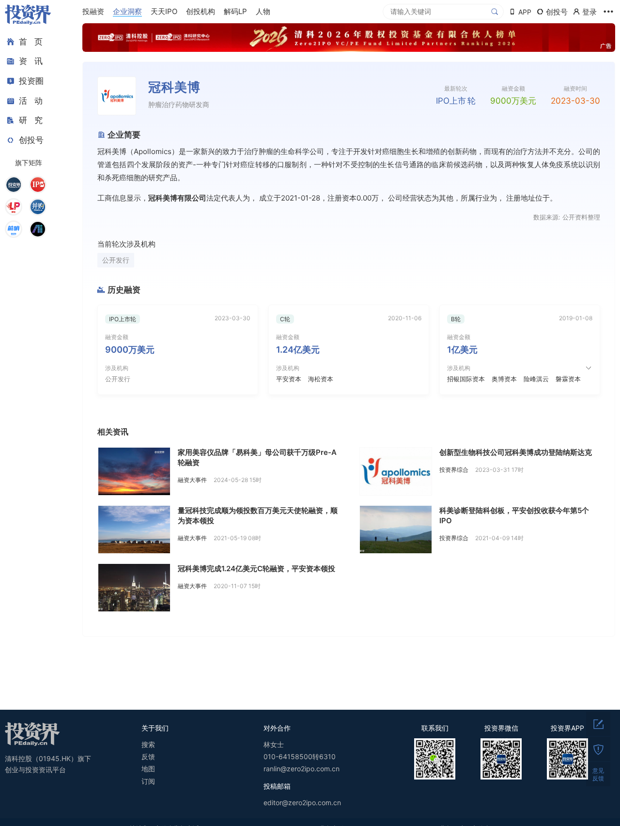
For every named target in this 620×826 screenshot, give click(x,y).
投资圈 (31, 81)
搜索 (148, 744)
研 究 (31, 120)
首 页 (31, 42)
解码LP (235, 11)
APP (524, 12)
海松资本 (320, 379)
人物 (263, 11)
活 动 (31, 101)
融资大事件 (192, 479)
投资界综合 (453, 469)
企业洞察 (127, 11)
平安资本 (288, 379)
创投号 (31, 140)
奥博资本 (504, 379)
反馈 (148, 756)
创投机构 (200, 11)
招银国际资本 (466, 379)
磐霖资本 (568, 379)
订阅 (148, 781)
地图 (148, 768)
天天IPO (164, 11)
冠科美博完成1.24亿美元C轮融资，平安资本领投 (256, 568)
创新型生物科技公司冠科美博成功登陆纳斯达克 (515, 452)
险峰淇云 (536, 379)
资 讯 (31, 61)
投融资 (93, 11)
